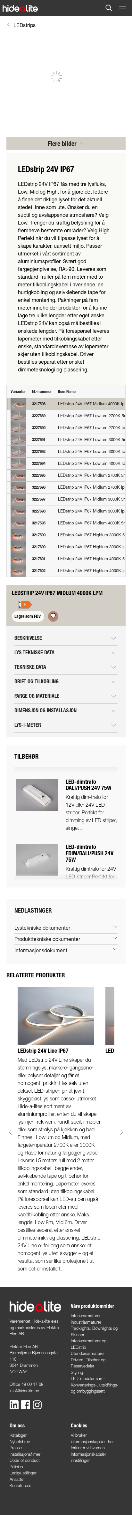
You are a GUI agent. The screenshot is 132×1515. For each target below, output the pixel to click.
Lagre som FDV (28, 616)
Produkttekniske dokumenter (47, 939)
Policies (16, 1466)
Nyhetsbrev (20, 1441)
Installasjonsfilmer (25, 1454)
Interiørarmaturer (86, 1315)
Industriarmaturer (86, 1322)
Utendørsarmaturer (88, 1353)
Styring (77, 1372)
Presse (16, 1447)
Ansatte (16, 1479)
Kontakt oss (20, 1485)
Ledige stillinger (23, 1472)
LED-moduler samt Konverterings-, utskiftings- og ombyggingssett (95, 1385)
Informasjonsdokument (40, 950)
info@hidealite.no (24, 1390)
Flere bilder (63, 144)
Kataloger (18, 1435)
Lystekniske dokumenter (42, 928)
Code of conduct (25, 1460)
